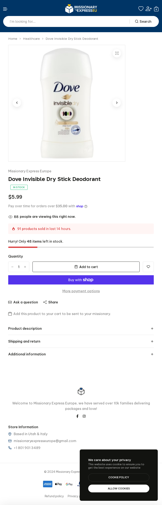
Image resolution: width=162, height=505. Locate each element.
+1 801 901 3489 (27, 448)
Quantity (15, 256)
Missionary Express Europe (29, 171)
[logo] (81, 9)
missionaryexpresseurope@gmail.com (45, 441)
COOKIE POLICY (118, 477)
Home (12, 38)
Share (53, 302)
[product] (117, 53)
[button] (5, 9)
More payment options (81, 291)
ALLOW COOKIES (119, 488)
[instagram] (84, 416)
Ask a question (25, 302)
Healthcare (31, 38)
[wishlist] (140, 8)
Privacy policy (78, 496)
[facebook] (77, 416)
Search (145, 21)
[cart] (156, 8)
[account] (149, 9)
